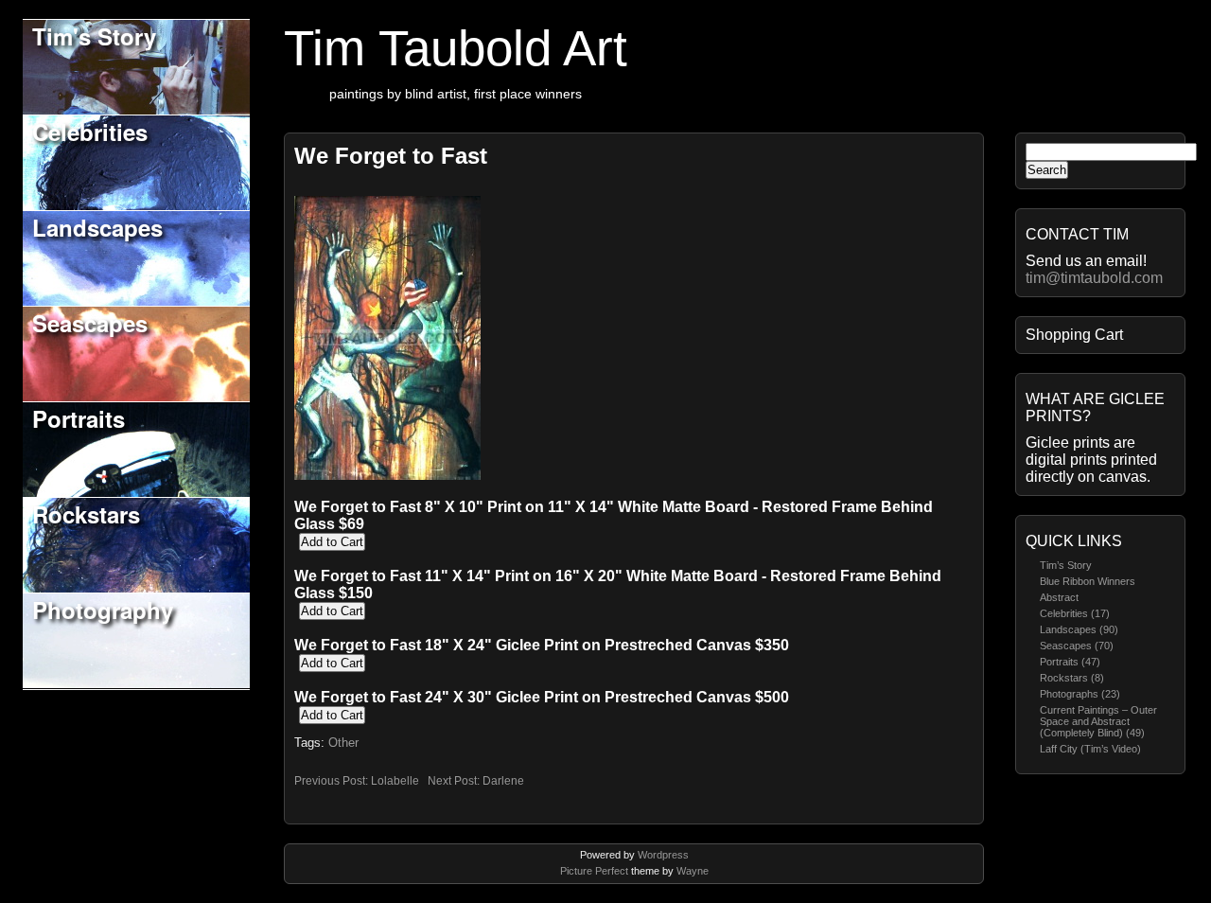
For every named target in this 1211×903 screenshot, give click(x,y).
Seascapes (90, 323)
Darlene (503, 781)
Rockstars (86, 514)
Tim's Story (94, 36)
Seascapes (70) (1077, 645)
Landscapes (97, 227)
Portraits (78, 418)
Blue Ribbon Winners (1087, 581)
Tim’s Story (1066, 565)
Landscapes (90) (1079, 629)
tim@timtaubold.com (1094, 278)
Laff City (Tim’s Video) (1090, 748)
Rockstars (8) (1072, 677)
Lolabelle (395, 781)
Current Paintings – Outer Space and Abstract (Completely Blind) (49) (1098, 721)
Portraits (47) (1070, 661)
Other (343, 742)
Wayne (692, 870)
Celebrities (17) (1075, 613)
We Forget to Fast (390, 155)
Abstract (1059, 597)
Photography (102, 609)
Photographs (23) (1080, 693)
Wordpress (663, 854)
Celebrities (90, 131)
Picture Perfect (594, 870)
